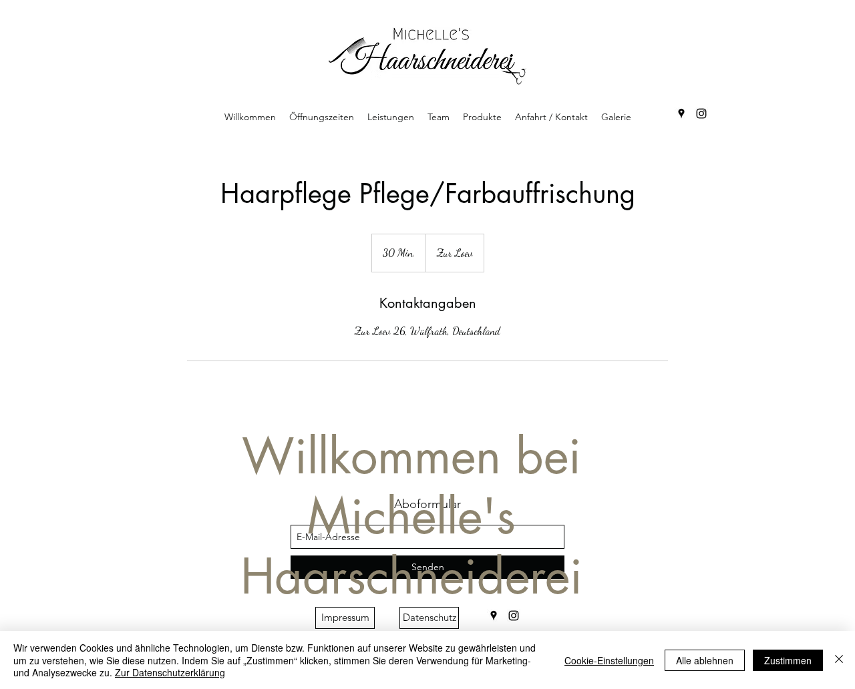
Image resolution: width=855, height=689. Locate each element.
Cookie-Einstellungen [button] (609, 660)
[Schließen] (839, 660)
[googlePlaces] (681, 113)
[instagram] (701, 113)
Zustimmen (788, 660)
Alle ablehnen (704, 660)
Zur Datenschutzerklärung (170, 672)
